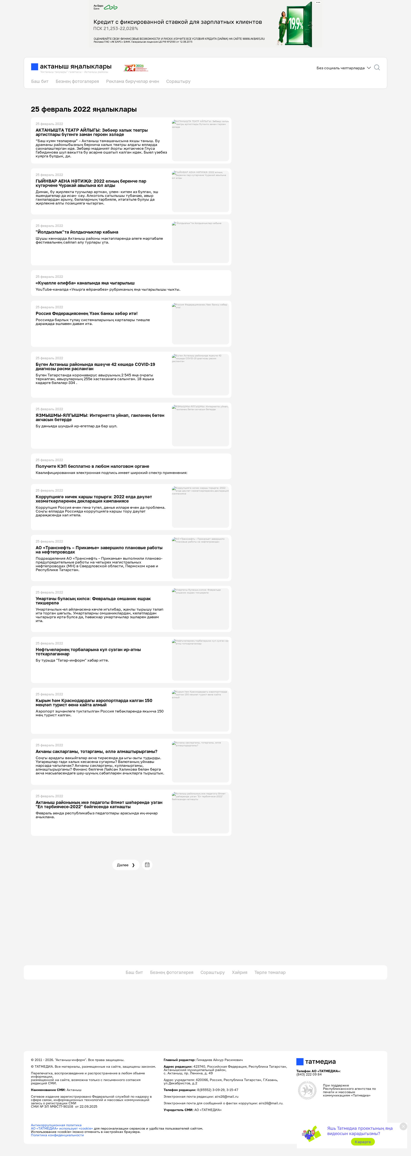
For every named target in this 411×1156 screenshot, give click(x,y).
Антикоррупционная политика (56, 1125)
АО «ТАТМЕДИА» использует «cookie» (62, 1128)
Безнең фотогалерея (77, 81)
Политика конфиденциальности (57, 1135)
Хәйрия (239, 972)
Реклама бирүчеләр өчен (132, 81)
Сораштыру (178, 81)
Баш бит (40, 81)
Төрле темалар (270, 972)
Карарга (363, 1141)
